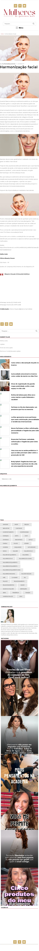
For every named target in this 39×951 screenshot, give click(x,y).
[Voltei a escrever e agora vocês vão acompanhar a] (19, 811)
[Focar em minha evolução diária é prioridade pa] (19, 735)
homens (5, 547)
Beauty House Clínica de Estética (17, 274)
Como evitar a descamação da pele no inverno (25, 364)
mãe (4, 577)
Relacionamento (19, 581)
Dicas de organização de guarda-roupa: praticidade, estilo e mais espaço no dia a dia (23, 386)
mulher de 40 (28, 551)
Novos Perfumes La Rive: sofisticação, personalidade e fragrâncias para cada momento (25, 430)
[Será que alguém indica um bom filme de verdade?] (19, 659)
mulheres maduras (9, 573)
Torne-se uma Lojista (6, 347)
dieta (16, 536)
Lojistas (2, 344)
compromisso (24, 532)
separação (23, 589)
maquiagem (17, 547)
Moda (5, 551)
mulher (15, 551)
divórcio (6, 539)
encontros (18, 539)
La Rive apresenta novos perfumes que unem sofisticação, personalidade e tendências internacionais (25, 419)
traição (27, 592)
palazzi (5, 581)
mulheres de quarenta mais (11, 570)
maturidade (31, 547)
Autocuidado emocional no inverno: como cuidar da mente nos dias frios (24, 375)
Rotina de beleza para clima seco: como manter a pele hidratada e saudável (23, 397)
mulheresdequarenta (8, 64)
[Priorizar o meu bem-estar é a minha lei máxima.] (19, 849)
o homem (14, 577)
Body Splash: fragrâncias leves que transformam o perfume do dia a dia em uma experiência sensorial (24, 464)
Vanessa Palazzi (8, 596)
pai (25, 577)
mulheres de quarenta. (10, 566)
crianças (5, 536)
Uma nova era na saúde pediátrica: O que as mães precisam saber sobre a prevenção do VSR (24, 453)
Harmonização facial (19, 67)
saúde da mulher (8, 589)
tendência (15, 592)
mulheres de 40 (7, 558)
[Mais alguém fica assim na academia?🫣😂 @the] (19, 773)
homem (26, 543)
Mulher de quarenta (9, 554)
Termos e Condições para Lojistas (10, 351)
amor (16, 524)
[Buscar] (33, 23)
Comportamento (8, 532)
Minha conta (4, 340)
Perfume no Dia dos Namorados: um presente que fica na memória (24, 408)
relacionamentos (8, 585)
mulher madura (26, 573)
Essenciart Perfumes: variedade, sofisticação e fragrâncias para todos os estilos (24, 441)
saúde (22, 585)
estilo (31, 539)
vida (20, 596)
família (5, 543)
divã (26, 536)
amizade (5, 524)
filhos (16, 543)
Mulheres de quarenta (10, 562)
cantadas (19, 528)
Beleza (27, 524)
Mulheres (25, 554)
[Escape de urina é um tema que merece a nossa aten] (19, 697)
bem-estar (6, 528)
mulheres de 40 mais (25, 558)
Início (2, 34)
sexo (4, 592)
